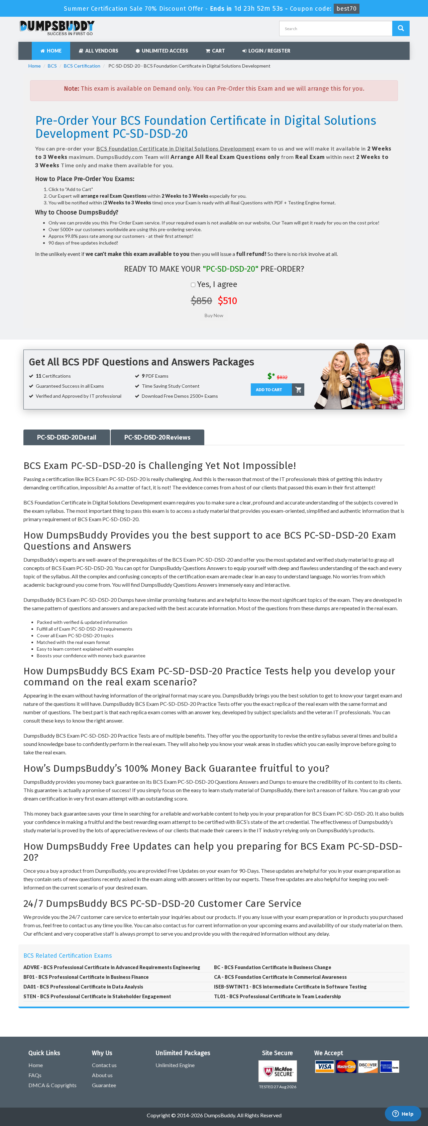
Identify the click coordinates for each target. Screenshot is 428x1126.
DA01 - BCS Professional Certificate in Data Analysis (83, 987)
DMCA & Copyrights (52, 1085)
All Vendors (100, 51)
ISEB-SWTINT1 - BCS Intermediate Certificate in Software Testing (290, 987)
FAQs (34, 1075)
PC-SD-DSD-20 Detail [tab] (66, 437)
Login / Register (268, 51)
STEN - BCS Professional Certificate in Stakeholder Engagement (97, 996)
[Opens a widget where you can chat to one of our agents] (403, 1114)
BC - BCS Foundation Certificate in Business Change (272, 967)
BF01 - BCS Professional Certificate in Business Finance (86, 977)
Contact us (104, 1065)
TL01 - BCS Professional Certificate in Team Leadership (277, 996)
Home (53, 51)
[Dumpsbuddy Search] (401, 28)
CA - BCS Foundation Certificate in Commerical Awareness (280, 977)
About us (102, 1075)
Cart (217, 51)
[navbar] (27, 47)
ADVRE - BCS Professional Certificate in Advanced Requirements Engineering (111, 967)
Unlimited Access (164, 51)
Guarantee (104, 1085)
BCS (52, 66)
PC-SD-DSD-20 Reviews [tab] (157, 437)
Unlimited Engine (175, 1065)
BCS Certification (82, 66)
